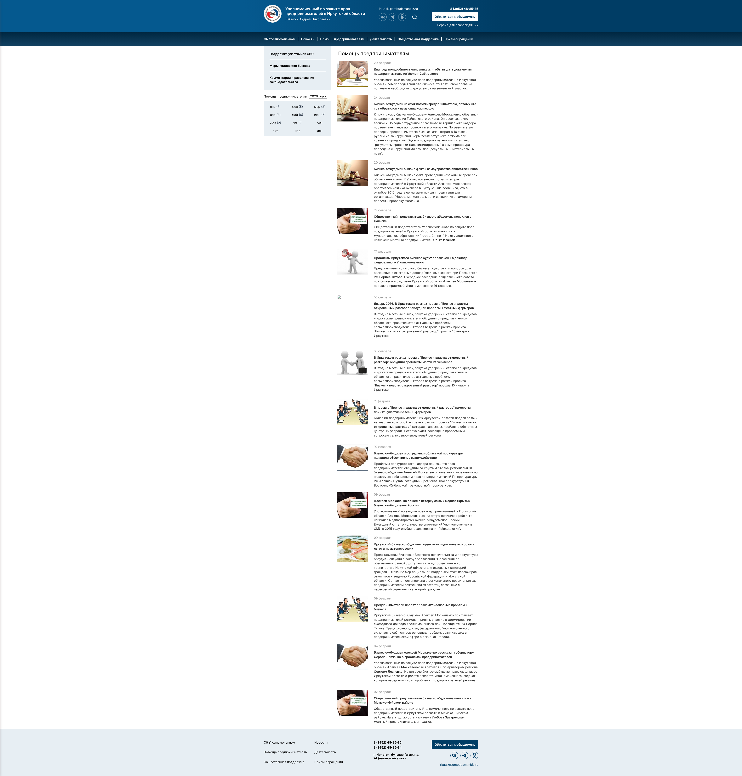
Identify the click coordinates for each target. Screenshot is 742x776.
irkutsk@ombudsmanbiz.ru (398, 8)
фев (297, 106)
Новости (307, 39)
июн (320, 115)
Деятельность (381, 39)
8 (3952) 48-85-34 (388, 747)
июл (275, 123)
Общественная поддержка (418, 39)
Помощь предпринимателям (342, 39)
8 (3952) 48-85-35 (464, 9)
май (297, 115)
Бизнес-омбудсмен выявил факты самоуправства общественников (426, 169)
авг (298, 123)
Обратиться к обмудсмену (455, 17)
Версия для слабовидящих (457, 25)
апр (275, 115)
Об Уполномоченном (279, 39)
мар (319, 106)
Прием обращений (458, 39)
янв (275, 106)
